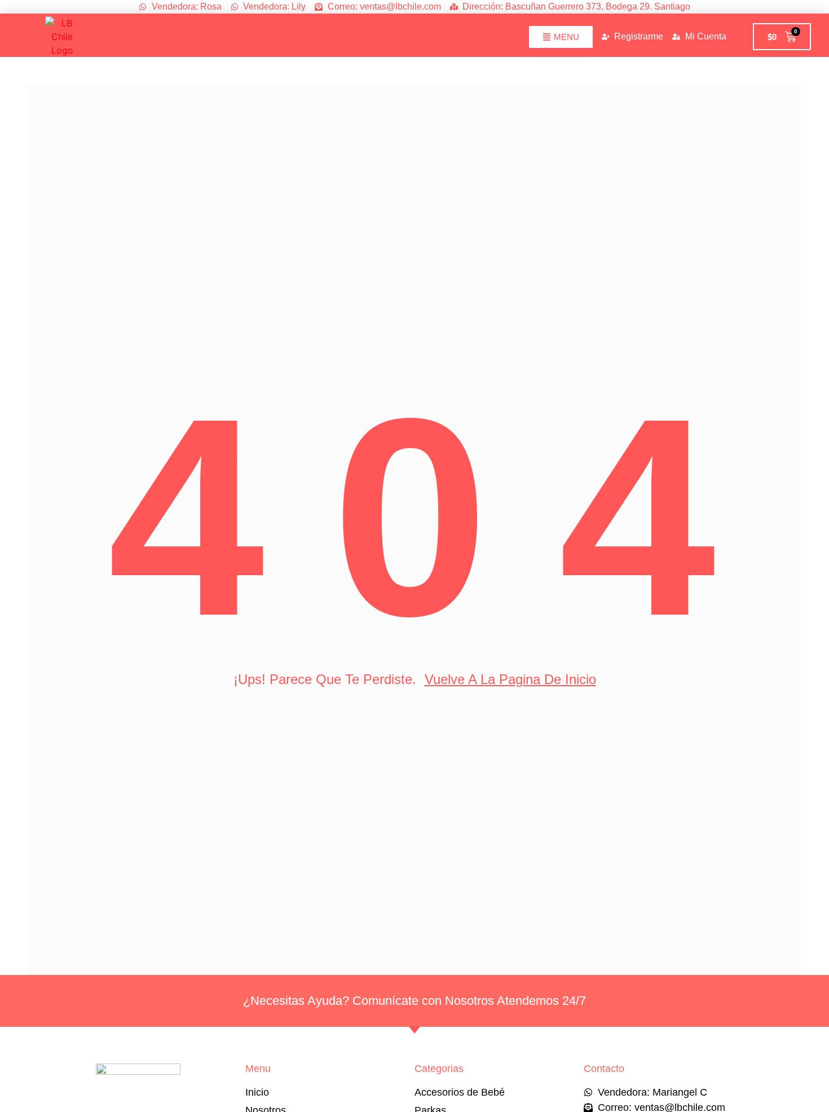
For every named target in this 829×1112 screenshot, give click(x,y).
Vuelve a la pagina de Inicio (510, 679)
